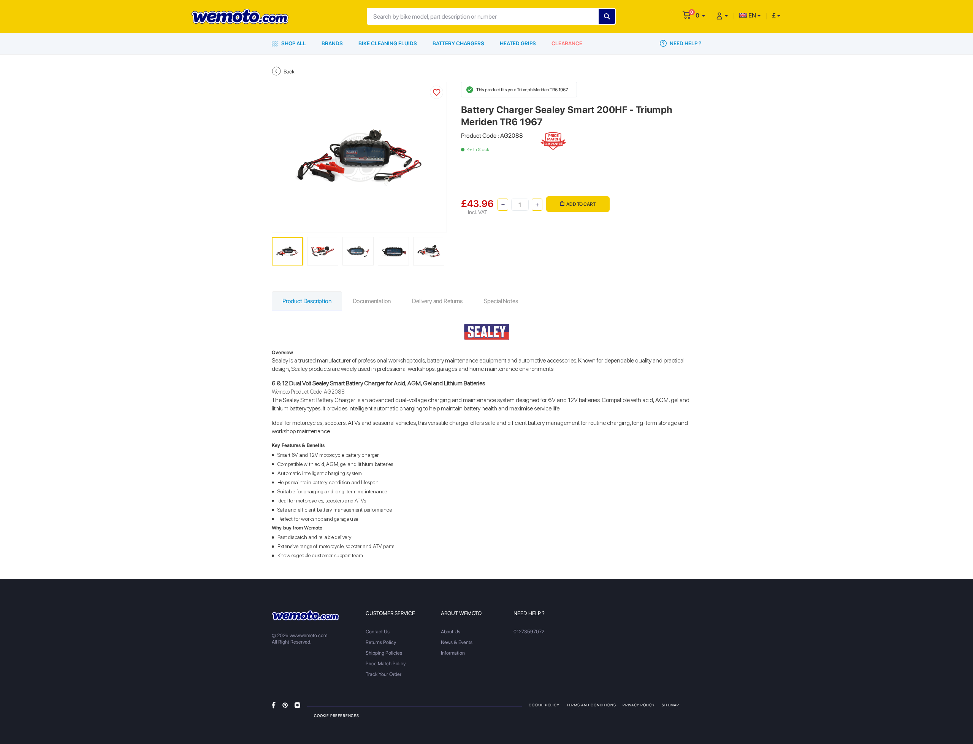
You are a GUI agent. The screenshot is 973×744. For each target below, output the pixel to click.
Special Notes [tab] (501, 301)
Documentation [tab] (372, 301)
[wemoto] (305, 615)
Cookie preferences (336, 715)
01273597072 (528, 631)
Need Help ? (685, 43)
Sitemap (670, 705)
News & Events (456, 642)
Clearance (566, 43)
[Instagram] (297, 704)
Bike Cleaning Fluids (387, 43)
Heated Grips (518, 43)
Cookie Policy (544, 705)
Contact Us (378, 631)
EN (751, 15)
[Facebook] (274, 704)
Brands (332, 43)
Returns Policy (381, 642)
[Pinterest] (285, 704)
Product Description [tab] (306, 301)
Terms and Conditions (591, 705)
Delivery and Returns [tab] (437, 301)
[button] (700, 15)
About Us (450, 631)
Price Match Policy (386, 663)
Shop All (293, 43)
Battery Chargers (458, 43)
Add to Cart (581, 204)
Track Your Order (383, 674)
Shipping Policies (384, 653)
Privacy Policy (639, 705)
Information (453, 653)
